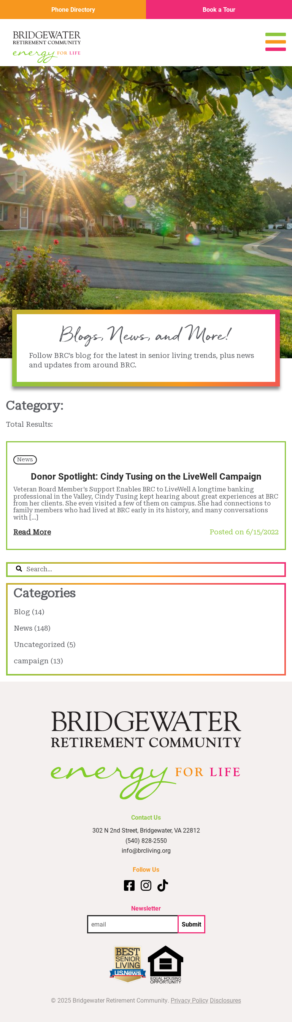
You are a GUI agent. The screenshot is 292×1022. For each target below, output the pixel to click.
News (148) (32, 628)
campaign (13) (38, 661)
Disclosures (225, 1000)
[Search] (19, 569)
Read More (32, 532)
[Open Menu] (275, 48)
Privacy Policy (189, 1000)
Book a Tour (219, 9)
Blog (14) (29, 612)
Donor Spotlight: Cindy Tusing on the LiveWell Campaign (146, 476)
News (25, 459)
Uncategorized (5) (45, 644)
